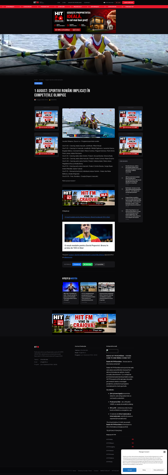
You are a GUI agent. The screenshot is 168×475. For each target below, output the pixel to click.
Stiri (64, 2)
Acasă (35, 79)
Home (74, 470)
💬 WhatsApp (87, 264)
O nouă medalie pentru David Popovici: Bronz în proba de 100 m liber (87, 217)
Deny (144, 470)
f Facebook (77, 264)
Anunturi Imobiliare (75, 2)
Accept (130, 470)
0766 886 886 (44, 359)
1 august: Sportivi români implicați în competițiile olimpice (86, 255)
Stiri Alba (41, 79)
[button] (164, 452)
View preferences (159, 470)
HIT (36, 347)
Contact (87, 2)
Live (58, 2)
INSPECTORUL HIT (105, 470)
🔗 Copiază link (99, 264)
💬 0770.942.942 (108, 2)
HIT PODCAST (115, 470)
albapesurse (68, 257)
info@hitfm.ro (44, 362)
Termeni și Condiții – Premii (85, 470)
